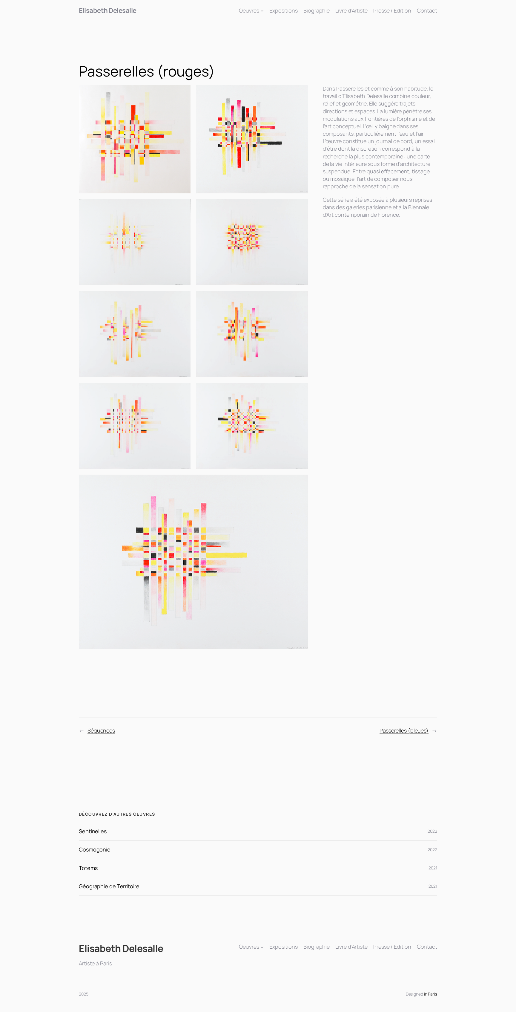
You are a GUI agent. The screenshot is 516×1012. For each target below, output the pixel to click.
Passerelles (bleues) (404, 730)
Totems (88, 868)
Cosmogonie (94, 849)
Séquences (101, 730)
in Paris (430, 994)
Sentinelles (93, 831)
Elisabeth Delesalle (107, 10)
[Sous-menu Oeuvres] (262, 10)
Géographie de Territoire (109, 886)
